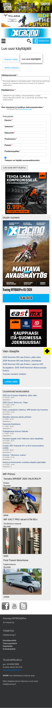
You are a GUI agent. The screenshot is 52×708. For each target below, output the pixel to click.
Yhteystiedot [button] (7, 116)
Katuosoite (9, 133)
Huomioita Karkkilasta (11, 424)
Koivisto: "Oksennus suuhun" (14, 455)
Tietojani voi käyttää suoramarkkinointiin (22, 160)
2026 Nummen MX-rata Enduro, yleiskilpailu (22, 361)
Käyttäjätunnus (7, 90)
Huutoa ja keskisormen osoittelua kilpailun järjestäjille (24, 462)
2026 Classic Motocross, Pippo (15, 402)
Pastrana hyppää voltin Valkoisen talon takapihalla (23, 439)
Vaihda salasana (11, 67)
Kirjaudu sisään (11, 59)
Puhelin (8, 145)
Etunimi (8, 120)
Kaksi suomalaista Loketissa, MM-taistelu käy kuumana (25, 410)
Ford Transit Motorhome (15, 560)
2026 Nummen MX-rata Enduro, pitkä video (22, 357)
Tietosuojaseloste (10, 643)
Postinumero (10, 139)
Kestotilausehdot (9, 640)
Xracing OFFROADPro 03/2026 (17, 290)
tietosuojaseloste (25, 109)
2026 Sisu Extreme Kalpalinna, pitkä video (20, 395)
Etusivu (16, 46)
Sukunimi (9, 126)
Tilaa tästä (26, 298)
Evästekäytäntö (9, 649)
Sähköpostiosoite (8, 75)
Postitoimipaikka (12, 151)
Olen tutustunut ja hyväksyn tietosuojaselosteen (22, 107)
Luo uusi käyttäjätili (31, 59)
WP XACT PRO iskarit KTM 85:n (20, 519)
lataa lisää (11, 382)
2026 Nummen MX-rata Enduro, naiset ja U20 (23, 364)
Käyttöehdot (7, 646)
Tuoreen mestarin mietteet (14, 374)
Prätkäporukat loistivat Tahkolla (15, 431)
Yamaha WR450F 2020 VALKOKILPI (22, 478)
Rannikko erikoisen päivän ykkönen (17, 417)
